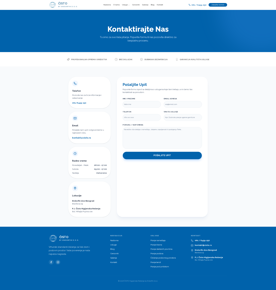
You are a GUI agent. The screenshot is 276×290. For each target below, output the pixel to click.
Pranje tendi (156, 262)
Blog (152, 5)
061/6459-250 (79, 103)
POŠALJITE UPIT (162, 155)
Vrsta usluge (171, 112)
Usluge (125, 5)
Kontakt (160, 5)
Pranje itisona (156, 245)
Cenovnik (136, 5)
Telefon (127, 112)
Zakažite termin (217, 5)
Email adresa (170, 99)
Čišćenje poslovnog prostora (163, 258)
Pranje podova (157, 253)
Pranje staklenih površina (161, 249)
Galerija (145, 5)
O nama (116, 5)
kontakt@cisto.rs (81, 138)
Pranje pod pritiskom (160, 266)
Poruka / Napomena (133, 125)
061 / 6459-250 (198, 5)
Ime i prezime (129, 99)
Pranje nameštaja (158, 240)
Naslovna (107, 5)
